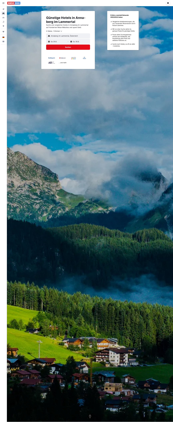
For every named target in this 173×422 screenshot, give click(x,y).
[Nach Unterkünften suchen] (3, 13)
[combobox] (54, 31)
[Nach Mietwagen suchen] (3, 18)
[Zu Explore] (3, 26)
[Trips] (3, 32)
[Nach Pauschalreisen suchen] (3, 22)
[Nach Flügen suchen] (3, 9)
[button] (3, 3)
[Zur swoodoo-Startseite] (13, 3)
